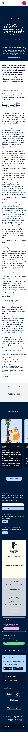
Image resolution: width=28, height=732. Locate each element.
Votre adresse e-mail (7, 504)
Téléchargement (14, 610)
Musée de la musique (14, 388)
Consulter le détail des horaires (14, 584)
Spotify (13, 107)
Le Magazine (14, 13)
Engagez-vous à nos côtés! (13, 628)
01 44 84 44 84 (16, 593)
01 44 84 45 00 (17, 591)
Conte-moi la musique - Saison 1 (14, 19)
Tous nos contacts (14, 597)
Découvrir (5, 521)
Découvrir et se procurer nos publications (13, 643)
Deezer (12, 105)
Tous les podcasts (14, 478)
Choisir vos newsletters (13, 508)
